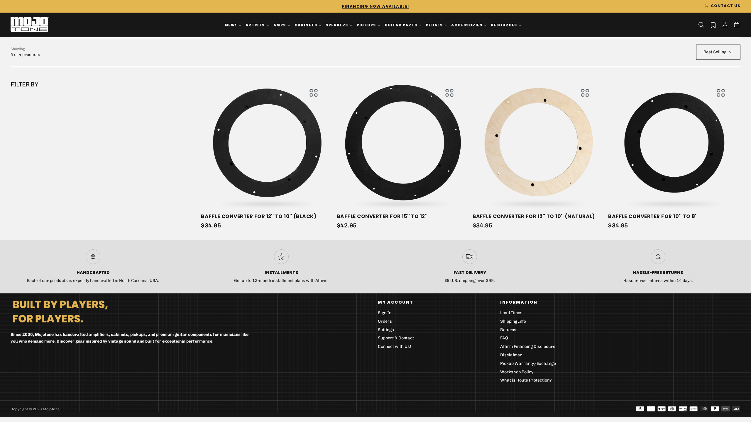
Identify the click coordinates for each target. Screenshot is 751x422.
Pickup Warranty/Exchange (528, 363)
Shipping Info (513, 321)
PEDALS (434, 25)
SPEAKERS (337, 25)
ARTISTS (255, 25)
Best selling (714, 52)
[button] (701, 24)
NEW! (231, 25)
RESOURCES (504, 25)
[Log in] (724, 25)
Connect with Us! (394, 346)
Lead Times (511, 312)
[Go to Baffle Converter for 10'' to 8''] (674, 142)
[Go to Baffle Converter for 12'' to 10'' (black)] (267, 142)
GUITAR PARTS (401, 25)
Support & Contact (396, 338)
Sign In (384, 312)
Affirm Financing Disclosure (527, 346)
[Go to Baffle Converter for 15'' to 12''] (403, 142)
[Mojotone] (60, 311)
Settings (386, 329)
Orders (385, 321)
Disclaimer (511, 355)
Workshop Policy (517, 372)
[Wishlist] (713, 25)
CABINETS (306, 25)
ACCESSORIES (466, 25)
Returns (508, 329)
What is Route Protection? (526, 380)
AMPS (279, 25)
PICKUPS (366, 25)
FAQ (504, 338)
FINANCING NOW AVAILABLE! (375, 6)
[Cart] (736, 25)
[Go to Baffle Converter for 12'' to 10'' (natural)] (539, 142)
